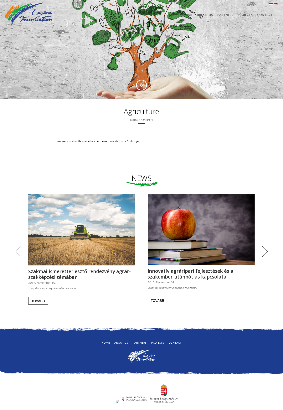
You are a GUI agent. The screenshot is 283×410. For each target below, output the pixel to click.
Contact (265, 15)
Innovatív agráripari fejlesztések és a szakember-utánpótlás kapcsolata (190, 274)
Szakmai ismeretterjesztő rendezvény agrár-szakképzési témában (79, 274)
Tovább (38, 300)
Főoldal (134, 119)
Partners (225, 15)
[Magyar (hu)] (271, 4)
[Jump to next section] (141, 85)
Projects (245, 15)
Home (187, 15)
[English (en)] (276, 4)
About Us (205, 15)
